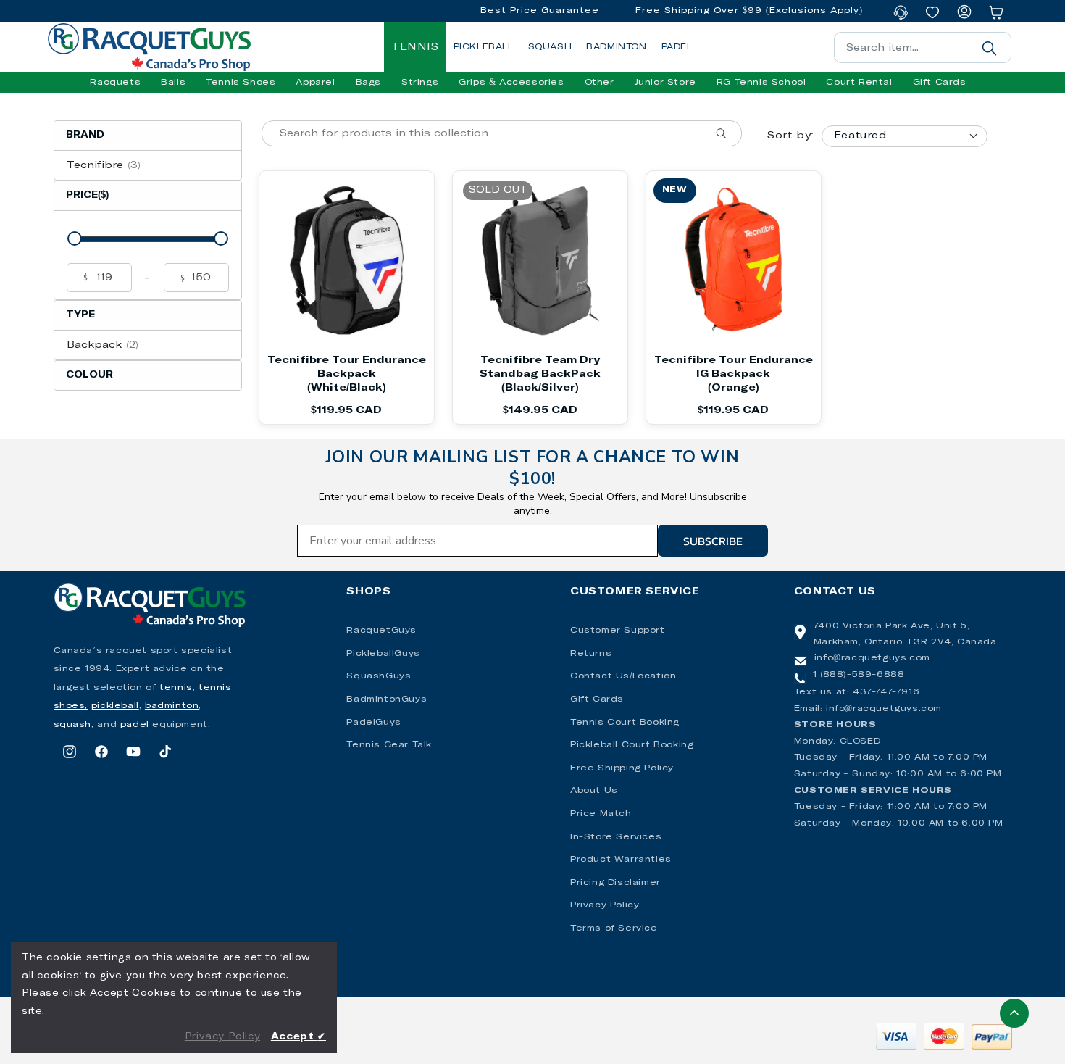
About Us (594, 790)
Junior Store (665, 82)
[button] (115, 82)
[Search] (989, 48)
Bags (368, 82)
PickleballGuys (382, 653)
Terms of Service (614, 928)
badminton (172, 706)
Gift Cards (597, 699)
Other (599, 82)
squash (73, 724)
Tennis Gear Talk (389, 745)
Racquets (115, 82)
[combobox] (922, 47)
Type (80, 315)
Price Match (601, 814)
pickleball (115, 706)
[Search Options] (726, 133)
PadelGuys (373, 722)
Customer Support (617, 630)
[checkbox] (148, 165)
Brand (85, 135)
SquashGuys (378, 676)
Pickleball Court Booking (631, 745)
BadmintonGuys (386, 699)
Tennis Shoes (240, 82)
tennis (176, 687)
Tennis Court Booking (625, 722)
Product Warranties (621, 859)
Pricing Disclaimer (615, 882)
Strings (419, 82)
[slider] (74, 238)
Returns (590, 653)
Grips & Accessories (511, 82)
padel (134, 724)
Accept (298, 1037)
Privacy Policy (604, 905)
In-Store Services (615, 837)
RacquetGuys (381, 630)
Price (87, 195)
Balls (173, 82)
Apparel (315, 82)
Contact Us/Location (623, 676)
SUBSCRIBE (713, 540)
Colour (89, 375)
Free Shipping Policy (622, 768)
